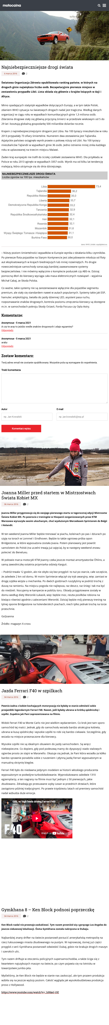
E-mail (60, 409)
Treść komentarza (11, 370)
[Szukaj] (99, 5)
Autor (4, 409)
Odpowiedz (7, 330)
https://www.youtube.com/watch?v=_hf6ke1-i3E (30, 987)
